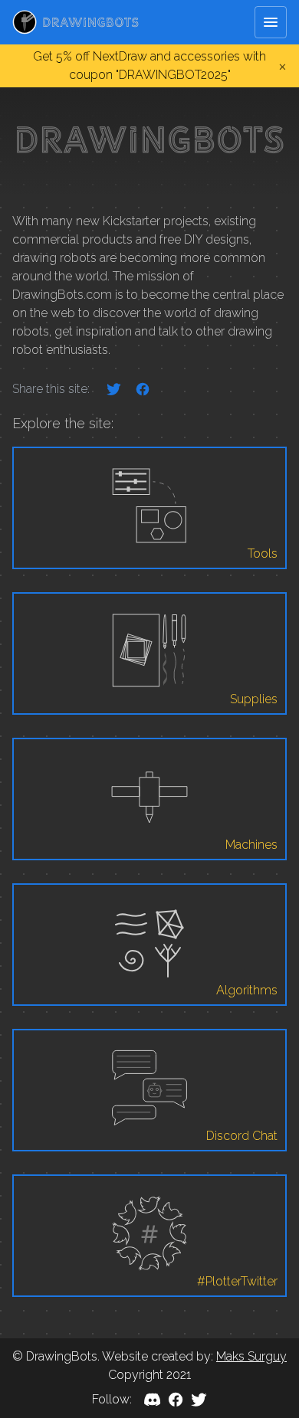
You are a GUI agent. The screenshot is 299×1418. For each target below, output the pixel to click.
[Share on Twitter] (113, 389)
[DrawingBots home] (76, 22)
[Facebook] (175, 1399)
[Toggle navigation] (271, 22)
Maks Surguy (251, 1356)
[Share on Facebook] (142, 389)
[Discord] (152, 1399)
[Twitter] (198, 1399)
